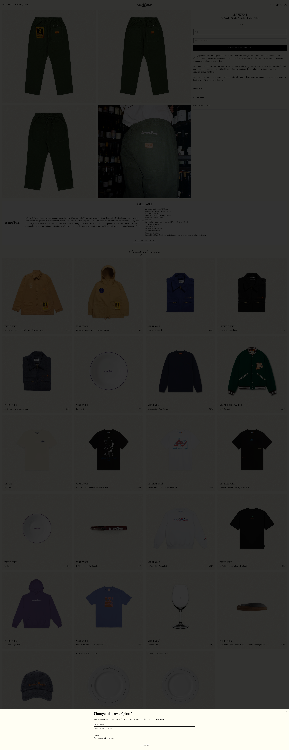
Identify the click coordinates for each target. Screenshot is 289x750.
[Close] (286, 712)
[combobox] (144, 728)
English (100, 738)
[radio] (95, 738)
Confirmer (144, 745)
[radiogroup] (144, 738)
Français (110, 738)
